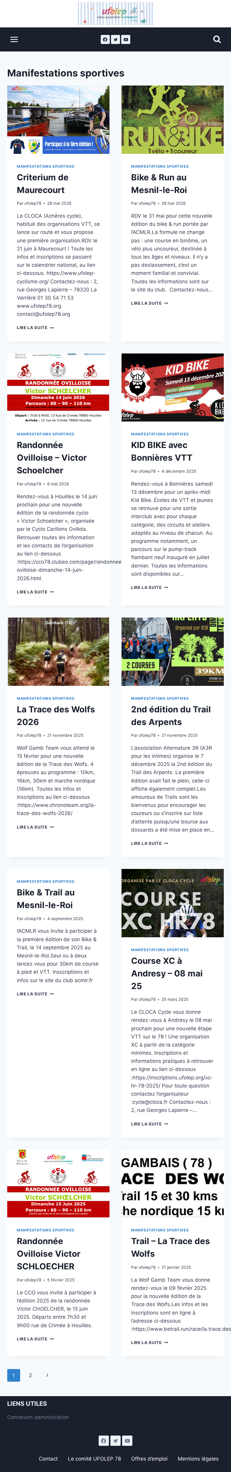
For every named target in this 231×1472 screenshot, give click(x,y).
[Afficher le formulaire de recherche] (217, 39)
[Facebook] (105, 39)
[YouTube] (125, 39)
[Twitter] (115, 39)
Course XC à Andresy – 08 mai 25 (167, 973)
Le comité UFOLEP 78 (94, 1459)
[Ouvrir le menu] (14, 39)
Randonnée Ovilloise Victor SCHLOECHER (48, 1253)
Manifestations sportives (45, 166)
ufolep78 (32, 203)
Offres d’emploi (149, 1459)
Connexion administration (38, 1417)
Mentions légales (198, 1459)
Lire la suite (35, 327)
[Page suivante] (47, 1375)
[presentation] (58, 120)
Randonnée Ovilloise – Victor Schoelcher (52, 457)
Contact (48, 1459)
